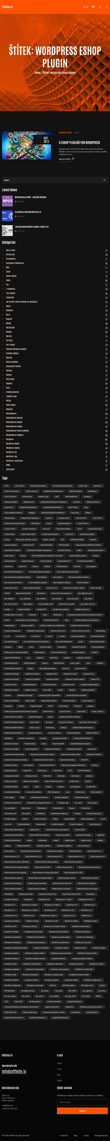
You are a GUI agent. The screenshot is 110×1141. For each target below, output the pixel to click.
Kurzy (56, 314)
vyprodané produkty (83, 835)
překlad (63, 728)
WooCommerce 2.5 (95, 851)
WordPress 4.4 (72, 905)
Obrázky (56, 336)
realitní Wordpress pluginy (80, 744)
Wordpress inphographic (36, 942)
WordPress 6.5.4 (11, 916)
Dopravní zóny (28, 545)
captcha (49, 518)
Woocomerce (9, 851)
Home (38, 72)
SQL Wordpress (53, 792)
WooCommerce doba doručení (47, 862)
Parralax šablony (69, 701)
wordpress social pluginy (60, 969)
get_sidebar (28, 604)
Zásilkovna (69, 1007)
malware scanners (84, 658)
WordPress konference (60, 942)
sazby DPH (27, 771)
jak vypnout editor (97, 636)
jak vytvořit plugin (11, 642)
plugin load (81, 711)
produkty (43, 738)
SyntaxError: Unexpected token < (39, 803)
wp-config (85, 996)
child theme (35, 523)
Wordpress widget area (92, 980)
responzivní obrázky (67, 760)
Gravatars (32, 615)
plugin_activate (97, 711)
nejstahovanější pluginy (89, 685)
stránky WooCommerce (39, 797)
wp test (102, 985)
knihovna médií (45, 647)
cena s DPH (97, 518)
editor (79, 550)
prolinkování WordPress (82, 738)
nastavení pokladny (12, 679)
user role (8, 824)
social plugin (75, 787)
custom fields (9, 534)
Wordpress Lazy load (83, 942)
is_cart (7, 636)
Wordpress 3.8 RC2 (86, 899)
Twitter (55, 819)
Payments (8, 706)
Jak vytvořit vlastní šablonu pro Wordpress (56, 301)
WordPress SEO (56, 452)
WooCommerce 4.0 (98, 856)
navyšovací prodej (49, 685)
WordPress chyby (71, 921)
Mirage (30, 668)
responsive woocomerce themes (42, 754)
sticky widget (9, 797)
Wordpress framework (13, 937)
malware (67, 658)
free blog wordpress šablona (39, 572)
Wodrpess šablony (43, 846)
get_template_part (45, 604)
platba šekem (48, 711)
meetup (44, 663)
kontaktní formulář (78, 647)
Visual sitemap (94, 824)
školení (88, 781)
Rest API (84, 760)
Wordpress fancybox (82, 932)
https (66, 620)
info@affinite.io (14, 1071)
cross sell (46, 529)
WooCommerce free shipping (15, 873)
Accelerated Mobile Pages (62, 486)
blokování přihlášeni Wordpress (53, 513)
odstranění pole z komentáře (49, 695)
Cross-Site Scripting (63, 529)
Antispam (87, 497)
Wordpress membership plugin (16, 948)
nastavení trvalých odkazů (74, 679)
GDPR (7, 593)
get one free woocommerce (62, 593)
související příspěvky (12, 792)
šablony (95, 765)
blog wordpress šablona (13, 513)
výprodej (100, 835)
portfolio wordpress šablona (70, 717)
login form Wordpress (12, 658)
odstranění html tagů (24, 695)
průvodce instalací (11, 744)
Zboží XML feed (10, 1012)
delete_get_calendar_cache (26, 540)
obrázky (72, 690)
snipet (36, 787)
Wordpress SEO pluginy (32, 964)
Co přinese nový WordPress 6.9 (28, 211)
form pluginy (91, 566)
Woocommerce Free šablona (89, 867)
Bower (88, 513)
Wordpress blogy (32, 921)
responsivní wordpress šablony (16, 760)
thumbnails (40, 814)
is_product (35, 636)
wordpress (28, 899)
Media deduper (29, 663)
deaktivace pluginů (87, 534)
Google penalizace (82, 609)
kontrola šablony (98, 647)
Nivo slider (47, 690)
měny (88, 663)
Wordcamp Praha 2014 (47, 894)
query (44, 744)
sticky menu (80, 792)
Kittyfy (20, 647)
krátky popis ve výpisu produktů (16, 652)
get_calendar (25, 599)
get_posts (88, 599)
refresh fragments (31, 749)
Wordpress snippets (12, 969)
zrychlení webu (91, 1012)
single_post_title (11, 781)
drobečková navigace (12, 550)
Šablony (56, 374)
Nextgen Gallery (31, 690)
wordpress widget (71, 980)
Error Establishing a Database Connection (47, 556)
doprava (93, 540)
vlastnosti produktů (62, 835)
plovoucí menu (65, 711)
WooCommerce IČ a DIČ (73, 873)
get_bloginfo (9, 599)
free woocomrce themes (13, 583)
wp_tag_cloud (70, 996)
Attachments (56, 258)
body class (75, 513)
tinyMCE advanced (94, 814)
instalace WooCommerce (80, 626)
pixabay (90, 706)
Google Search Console (13, 615)
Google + (8, 609)
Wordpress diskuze (30, 926)
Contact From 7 (10, 529)
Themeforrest (58, 808)
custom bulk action (95, 529)
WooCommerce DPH (42, 867)
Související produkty (33, 792)
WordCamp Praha (25, 894)
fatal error (22, 566)
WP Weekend (10, 991)
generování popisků (23, 593)
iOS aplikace (100, 631)
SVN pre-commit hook (13, 803)
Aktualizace (56, 254)
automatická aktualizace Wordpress (54, 502)
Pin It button (63, 706)
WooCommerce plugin (90, 878)
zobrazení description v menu (54, 1012)
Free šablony (56, 293)
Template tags (56, 396)
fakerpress (8, 566)
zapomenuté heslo (52, 1007)
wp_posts (25, 996)
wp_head (58, 991)
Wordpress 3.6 (44, 899)
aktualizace (92, 491)
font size (77, 566)
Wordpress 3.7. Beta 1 (64, 899)
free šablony (57, 577)
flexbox (47, 566)
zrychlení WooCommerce (14, 1018)
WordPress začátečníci (56, 460)
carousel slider (63, 518)
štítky (22, 797)
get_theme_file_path (66, 604)
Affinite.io (7, 6)
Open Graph (30, 701)
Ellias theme (9, 556)
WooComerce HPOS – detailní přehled (30, 197)
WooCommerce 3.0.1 (76, 856)
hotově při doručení (51, 620)
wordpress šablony (59, 959)
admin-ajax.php (31, 491)
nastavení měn (88, 674)
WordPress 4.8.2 (68, 910)
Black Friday (73, 507)
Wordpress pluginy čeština (34, 953)
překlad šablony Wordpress (83, 728)
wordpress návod (61, 948)
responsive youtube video (70, 754)
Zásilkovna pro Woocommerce (91, 1007)
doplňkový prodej (77, 540)
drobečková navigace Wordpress (39, 550)
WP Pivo (53, 985)
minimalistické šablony (13, 668)
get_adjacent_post (85, 593)
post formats (34, 722)
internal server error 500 (80, 631)
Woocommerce (57, 413)
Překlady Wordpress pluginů (56, 349)
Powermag (50, 728)
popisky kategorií (35, 717)
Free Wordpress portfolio (38, 583)
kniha (31, 647)
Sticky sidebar (96, 792)
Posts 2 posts (34, 728)
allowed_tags (43, 497)
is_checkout (20, 636)
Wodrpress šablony (64, 846)
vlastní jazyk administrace (14, 830)
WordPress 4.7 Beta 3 (30, 910)
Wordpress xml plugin (35, 985)
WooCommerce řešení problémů (56, 430)
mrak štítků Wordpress (48, 668)
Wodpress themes (23, 846)
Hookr (7, 620)
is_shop (49, 636)
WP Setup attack (69, 985)
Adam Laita (83, 486)
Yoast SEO (18, 1002)
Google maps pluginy (61, 609)
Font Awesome (62, 566)
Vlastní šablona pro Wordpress (57, 830)
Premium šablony (56, 353)
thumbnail (26, 814)
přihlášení (8, 738)
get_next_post (73, 599)
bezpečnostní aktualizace (52, 507)
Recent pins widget (12, 749)
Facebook (64, 1135)
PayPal (21, 706)
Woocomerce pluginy (55, 851)
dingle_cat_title (48, 540)
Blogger (32, 513)
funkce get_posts (11, 588)
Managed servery (101, 1135)
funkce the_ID (52, 588)
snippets (61, 787)
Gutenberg (57, 615)
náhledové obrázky (12, 674)
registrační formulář (74, 749)
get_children (41, 599)
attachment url (29, 502)
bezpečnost (9, 507)
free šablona (41, 577)
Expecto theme (10, 561)
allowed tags (27, 497)
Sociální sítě (91, 787)
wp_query (39, 996)
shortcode (61, 776)
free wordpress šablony (62, 583)
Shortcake (47, 776)
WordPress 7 (86, 916)
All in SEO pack (10, 497)
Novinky (56, 332)
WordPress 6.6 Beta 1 (49, 916)
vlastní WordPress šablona (39, 835)
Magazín (56, 319)
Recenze (56, 357)
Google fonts (41, 609)
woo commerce (83, 846)
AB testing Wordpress (38, 486)
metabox (100, 663)
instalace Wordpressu (13, 631)
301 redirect (19, 486)
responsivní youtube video (43, 760)
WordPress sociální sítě (84, 969)
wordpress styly (10, 975)
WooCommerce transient (61, 889)
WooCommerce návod (66, 878)
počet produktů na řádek (13, 717)
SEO (70, 771)
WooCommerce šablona (86, 883)
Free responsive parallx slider (67, 572)
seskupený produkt (12, 776)
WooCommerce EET (64, 867)
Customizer (69, 534)
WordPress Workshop (13, 985)
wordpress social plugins (35, 969)
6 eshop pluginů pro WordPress (79, 142)
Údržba (56, 400)
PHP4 (50, 706)
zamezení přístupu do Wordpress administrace (21, 1007)
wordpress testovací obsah (79, 975)
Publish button (30, 744)
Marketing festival (11, 663)
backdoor (76, 502)
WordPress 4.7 (10, 910)
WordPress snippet (96, 964)
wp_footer (44, 991)
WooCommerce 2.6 (12, 856)
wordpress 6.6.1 (69, 916)
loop (28, 658)
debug (7, 540)
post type (49, 722)
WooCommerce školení (13, 889)
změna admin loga (29, 1012)
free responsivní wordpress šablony (18, 577)
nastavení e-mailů (70, 674)
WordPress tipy (56, 456)
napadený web (51, 674)
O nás (59, 1069)
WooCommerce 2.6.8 (33, 856)
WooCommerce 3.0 (55, 856)
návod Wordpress (29, 685)
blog (86, 507)
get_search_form (11, 604)
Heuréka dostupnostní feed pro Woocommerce (85, 615)
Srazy (56, 387)
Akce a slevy (56, 250)
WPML (56, 465)
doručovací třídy (46, 545)
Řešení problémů (56, 362)
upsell (103, 819)
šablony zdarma (10, 771)
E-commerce (56, 289)
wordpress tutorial (51, 980)
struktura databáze (61, 797)
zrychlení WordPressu (60, 1018)
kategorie (8, 647)
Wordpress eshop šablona (58, 932)
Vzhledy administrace (12, 840)
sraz (67, 792)
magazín (40, 658)
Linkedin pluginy (79, 652)
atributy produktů (11, 502)
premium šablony (54, 733)
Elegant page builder (95, 550)
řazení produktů (58, 744)
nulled (60, 690)
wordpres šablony (11, 899)
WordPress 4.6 (89, 905)
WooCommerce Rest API (62, 883)
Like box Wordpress (58, 652)
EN (93, 6)
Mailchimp (53, 658)
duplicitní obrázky (64, 550)
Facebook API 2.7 (64, 561)
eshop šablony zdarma (78, 556)
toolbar (25, 819)
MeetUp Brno (59, 663)
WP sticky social (87, 985)
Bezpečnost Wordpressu (56, 263)
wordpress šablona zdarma (35, 959)
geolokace (41, 593)
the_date (78, 803)
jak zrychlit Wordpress (64, 642)
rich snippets (28, 765)
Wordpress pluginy (65, 132)
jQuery (56, 306)
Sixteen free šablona (30, 781)
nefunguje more (68, 685)
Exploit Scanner (28, 561)
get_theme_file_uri (88, 604)
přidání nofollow (92, 733)
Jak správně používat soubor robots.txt (32, 226)
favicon (35, 566)
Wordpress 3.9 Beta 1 (30, 905)
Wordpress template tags (54, 975)
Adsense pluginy (75, 491)
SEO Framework (84, 771)
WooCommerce (75, 851)
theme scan (26, 808)
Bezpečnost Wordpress (28, 507)
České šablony (56, 276)
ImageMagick (9, 626)
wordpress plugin (99, 948)
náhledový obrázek (32, 674)
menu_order (75, 663)
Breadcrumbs (9, 518)
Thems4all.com (10, 814)
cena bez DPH (81, 518)
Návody (56, 323)
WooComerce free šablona (31, 851)
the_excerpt (92, 803)
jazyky (80, 642)
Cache (56, 271)
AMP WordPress (71, 497)
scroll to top (57, 771)
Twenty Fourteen (40, 819)
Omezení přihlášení (12, 701)
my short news (80, 668)
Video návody (56, 405)
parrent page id (87, 701)
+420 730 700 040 (9, 1108)
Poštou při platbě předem (14, 728)
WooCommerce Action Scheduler (17, 862)
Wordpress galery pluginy (61, 937)
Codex (56, 280)
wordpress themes (31, 980)
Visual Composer (76, 824)
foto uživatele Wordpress (14, 572)
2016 (6, 486)
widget (55, 840)
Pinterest (77, 706)
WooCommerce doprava (56, 417)
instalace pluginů (27, 626)
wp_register (54, 996)
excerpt (95, 556)
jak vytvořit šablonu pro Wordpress (36, 642)
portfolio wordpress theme (14, 722)
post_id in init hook (66, 722)
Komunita (56, 310)
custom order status (28, 534)
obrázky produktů (88, 690)
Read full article (65, 159)
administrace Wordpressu (53, 491)
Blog (56, 267)
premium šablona (35, 733)
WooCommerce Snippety (56, 435)
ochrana (8, 695)
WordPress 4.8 (50, 910)
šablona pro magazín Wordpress (73, 765)
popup (50, 717)
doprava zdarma (11, 545)
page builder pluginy (48, 701)
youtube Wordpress (74, 1002)
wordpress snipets (76, 964)
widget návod (86, 840)
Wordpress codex (90, 921)
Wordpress (57, 439)
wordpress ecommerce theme (54, 926)
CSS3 (79, 529)
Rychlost (56, 370)
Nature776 (95, 679)
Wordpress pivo (80, 948)
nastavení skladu (52, 679)
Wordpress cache (51, 921)
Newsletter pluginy (11, 690)
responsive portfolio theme (14, 754)
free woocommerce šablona (79, 577)
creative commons (29, 529)
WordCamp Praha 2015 (71, 894)
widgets (100, 840)
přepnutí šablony (74, 733)
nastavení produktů (33, 679)
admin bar (97, 486)
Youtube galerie (35, 1002)
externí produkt (46, 561)
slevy (26, 787)
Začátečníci (56, 469)
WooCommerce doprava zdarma (16, 867)
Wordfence (91, 894)
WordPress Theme (11, 980)
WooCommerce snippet (37, 889)
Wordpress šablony (56, 448)
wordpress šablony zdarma (82, 959)
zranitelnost (75, 1012)
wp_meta (101, 991)
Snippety (57, 383)
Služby (59, 1080)
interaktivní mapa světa (35, 631)
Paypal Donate (36, 706)
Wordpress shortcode (55, 964)
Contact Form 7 (83, 523)
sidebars (89, 776)
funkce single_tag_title (32, 588)
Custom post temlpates (50, 534)
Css (56, 284)
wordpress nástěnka (41, 948)
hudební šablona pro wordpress (86, 620)
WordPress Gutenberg (85, 937)
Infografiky (56, 297)
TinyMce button (10, 819)
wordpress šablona (12, 959)
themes (72, 808)
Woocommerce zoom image (87, 889)
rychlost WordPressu (47, 765)
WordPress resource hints (87, 953)
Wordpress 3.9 (10, 905)
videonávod (40, 824)
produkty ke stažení (60, 738)
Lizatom (94, 652)
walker (29, 840)
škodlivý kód (74, 781)
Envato (22, 556)
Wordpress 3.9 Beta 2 (52, 905)
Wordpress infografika (13, 942)
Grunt (45, 615)
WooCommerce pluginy (56, 426)
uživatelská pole (24, 824)
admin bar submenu (12, 491)
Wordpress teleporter (30, 975)
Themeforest (41, 808)
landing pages (39, 652)
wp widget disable (27, 991)
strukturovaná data (82, 797)
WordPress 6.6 (28, 916)
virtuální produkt (57, 824)
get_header (57, 599)
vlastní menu (34, 830)
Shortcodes (56, 379)
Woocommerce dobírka (73, 862)
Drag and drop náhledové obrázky (88, 545)
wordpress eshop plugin (33, 932)
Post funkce (56, 344)
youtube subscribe (54, 1002)
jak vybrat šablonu (78, 636)
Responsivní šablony (56, 366)
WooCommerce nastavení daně (40, 878)
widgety (7, 846)
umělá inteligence (87, 819)
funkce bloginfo (82, 583)
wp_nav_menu (10, 996)
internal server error (58, 631)
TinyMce (77, 814)
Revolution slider (11, 765)
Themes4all (85, 808)
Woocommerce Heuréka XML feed (45, 873)
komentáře (62, 647)
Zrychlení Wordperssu (38, 1018)
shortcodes (75, 776)
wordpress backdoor (12, 921)
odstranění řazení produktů (76, 695)
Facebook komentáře (85, 561)
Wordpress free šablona (36, 937)
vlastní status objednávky (14, 835)
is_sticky (61, 636)
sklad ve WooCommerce (54, 781)
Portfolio (56, 340)
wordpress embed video (81, 926)
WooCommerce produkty (37, 883)
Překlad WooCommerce (13, 733)
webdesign (43, 840)
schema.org (42, 771)
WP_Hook (72, 991)
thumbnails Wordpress (59, 814)
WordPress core (10, 926)
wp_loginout (87, 991)
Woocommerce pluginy (13, 883)
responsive (92, 749)
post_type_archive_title (88, 722)
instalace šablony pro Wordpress (52, 626)
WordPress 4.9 (86, 910)
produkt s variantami (26, 738)
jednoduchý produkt (97, 642)
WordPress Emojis (11, 932)
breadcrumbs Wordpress (30, 518)
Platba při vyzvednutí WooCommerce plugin (21, 711)
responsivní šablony (94, 754)
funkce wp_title (96, 588)
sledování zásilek (11, 787)
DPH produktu (64, 545)
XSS (6, 1002)
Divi (62, 540)
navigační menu (10, 685)
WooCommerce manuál (56, 422)
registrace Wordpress (52, 749)
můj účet (66, 668)
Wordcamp (9, 894)
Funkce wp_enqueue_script (74, 588)
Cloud (59, 1063)
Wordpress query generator (61, 953)
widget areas (69, 840)
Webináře (56, 409)
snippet (48, 787)
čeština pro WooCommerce (15, 523)
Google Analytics (24, 609)
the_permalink (10, 808)
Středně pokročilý (56, 392)
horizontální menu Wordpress (26, 620)
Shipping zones (31, 776)
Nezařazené (56, 327)
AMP (57, 497)
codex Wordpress (64, 523)
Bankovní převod (93, 502)
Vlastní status (80, 830)
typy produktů (69, 819)
